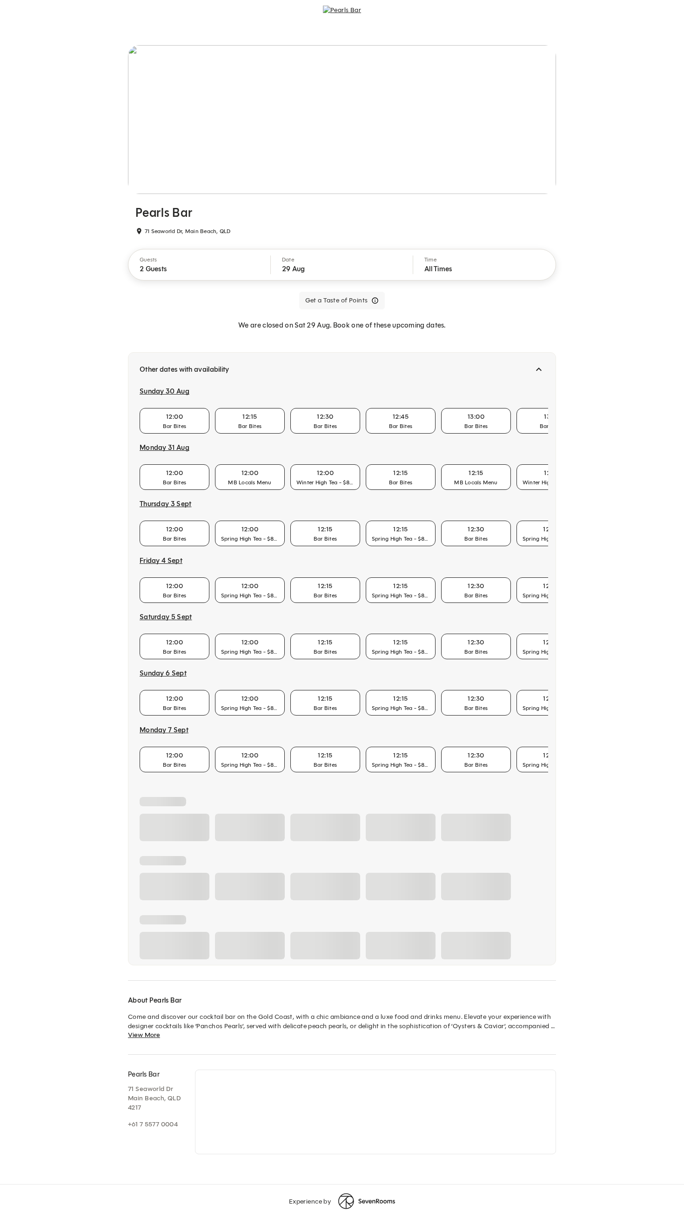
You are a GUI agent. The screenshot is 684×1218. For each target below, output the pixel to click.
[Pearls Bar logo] (342, 17)
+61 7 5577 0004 (153, 1124)
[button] (199, 264)
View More (144, 1035)
